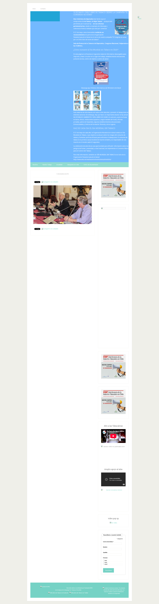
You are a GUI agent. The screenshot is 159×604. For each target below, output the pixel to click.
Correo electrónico (108, 541)
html (106, 560)
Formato (105, 557)
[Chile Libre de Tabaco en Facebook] (58, 593)
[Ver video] (113, 523)
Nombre (105, 547)
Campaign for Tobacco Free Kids (72, 590)
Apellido (105, 552)
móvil (106, 564)
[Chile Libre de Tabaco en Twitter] (78, 593)
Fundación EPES (88, 588)
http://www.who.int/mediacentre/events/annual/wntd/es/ (92, 159)
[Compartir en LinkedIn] (50, 182)
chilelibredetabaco (45, 16)
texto (106, 562)
